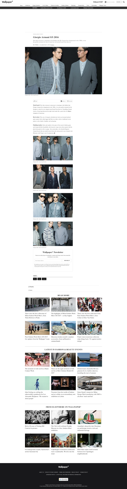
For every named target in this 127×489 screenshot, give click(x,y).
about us (41, 472)
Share (36, 101)
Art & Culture (45, 5)
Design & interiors (36, 5)
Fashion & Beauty (65, 5)
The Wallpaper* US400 (61, 7)
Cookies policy (84, 472)
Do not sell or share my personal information (68, 474)
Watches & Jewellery (55, 5)
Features (52, 44)
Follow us (63, 101)
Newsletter (70, 101)
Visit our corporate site (77, 484)
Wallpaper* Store (102, 5)
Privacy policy (75, 472)
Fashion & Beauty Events (38, 34)
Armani (44, 279)
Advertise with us (50, 474)
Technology (73, 5)
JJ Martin (36, 44)
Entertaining (94, 5)
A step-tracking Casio (75, 7)
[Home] (21, 5)
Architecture (27, 5)
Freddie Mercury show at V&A (46, 7)
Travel (88, 5)
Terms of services (49, 264)
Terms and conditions (65, 472)
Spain (39, 279)
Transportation (81, 5)
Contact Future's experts (51, 472)
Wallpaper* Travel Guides (88, 7)
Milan (69, 111)
